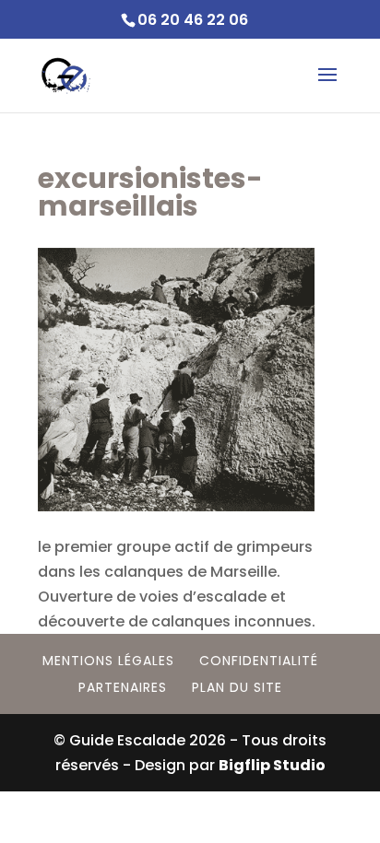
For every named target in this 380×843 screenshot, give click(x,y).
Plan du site (237, 687)
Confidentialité (258, 660)
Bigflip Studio (272, 765)
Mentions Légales (108, 660)
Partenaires (122, 687)
